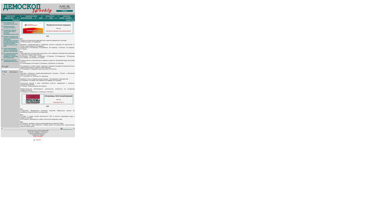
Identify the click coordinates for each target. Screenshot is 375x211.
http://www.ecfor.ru (58, 102)
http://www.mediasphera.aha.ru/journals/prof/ (58, 31)
